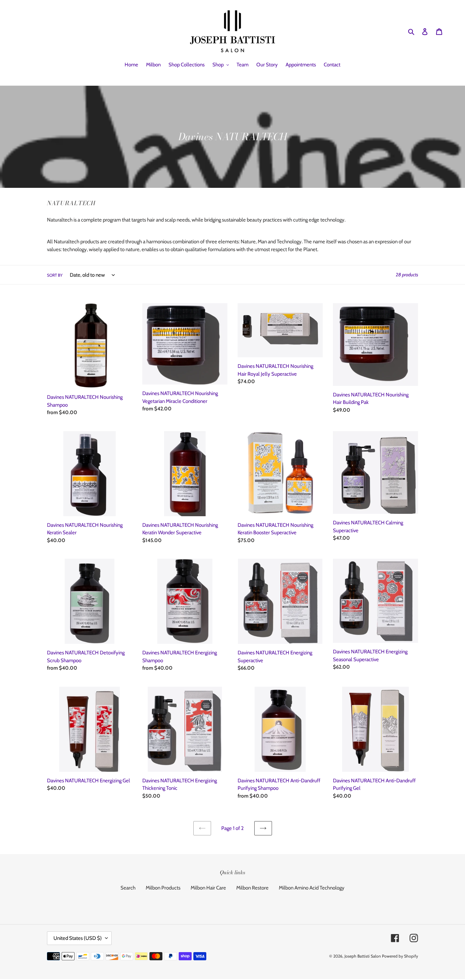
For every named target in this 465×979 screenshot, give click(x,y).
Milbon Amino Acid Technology (311, 888)
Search (128, 888)
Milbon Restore (252, 888)
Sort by (55, 275)
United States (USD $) (77, 938)
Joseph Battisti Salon (362, 956)
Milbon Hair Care (208, 888)
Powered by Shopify (400, 956)
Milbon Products (163, 888)
